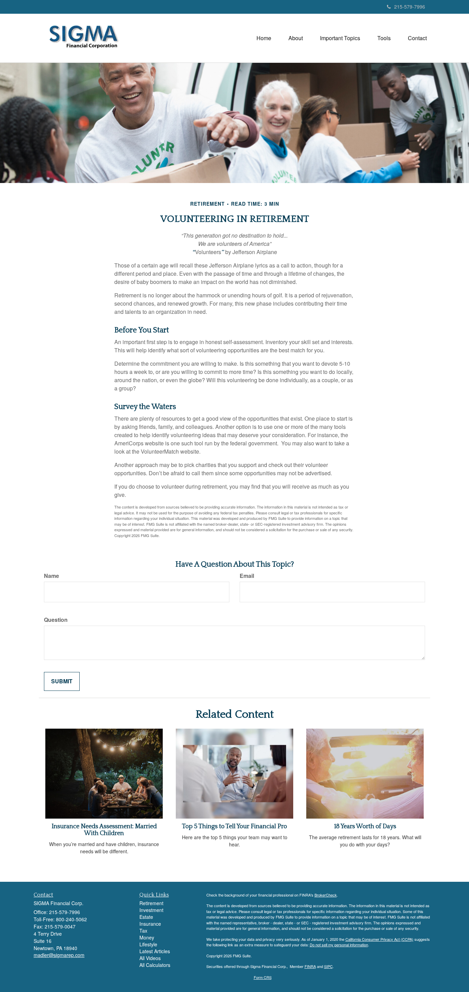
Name (51, 576)
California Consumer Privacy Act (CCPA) (379, 939)
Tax (143, 930)
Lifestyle (148, 944)
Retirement (151, 903)
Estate (146, 916)
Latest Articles (154, 951)
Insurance (150, 923)
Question (56, 620)
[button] (295, 38)
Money (146, 937)
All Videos (150, 958)
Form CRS (263, 977)
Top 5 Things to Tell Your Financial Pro (234, 826)
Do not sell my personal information (339, 944)
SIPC (328, 966)
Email (247, 576)
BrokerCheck (325, 895)
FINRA (310, 966)
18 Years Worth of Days (365, 826)
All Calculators (154, 964)
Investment (151, 910)
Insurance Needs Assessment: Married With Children (104, 830)
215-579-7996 (409, 6)
